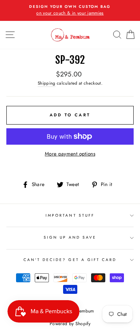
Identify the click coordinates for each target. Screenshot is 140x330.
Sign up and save (70, 237)
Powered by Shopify (70, 323)
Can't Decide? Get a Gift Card (70, 260)
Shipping (47, 83)
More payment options (70, 153)
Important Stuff (70, 215)
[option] (70, 10)
